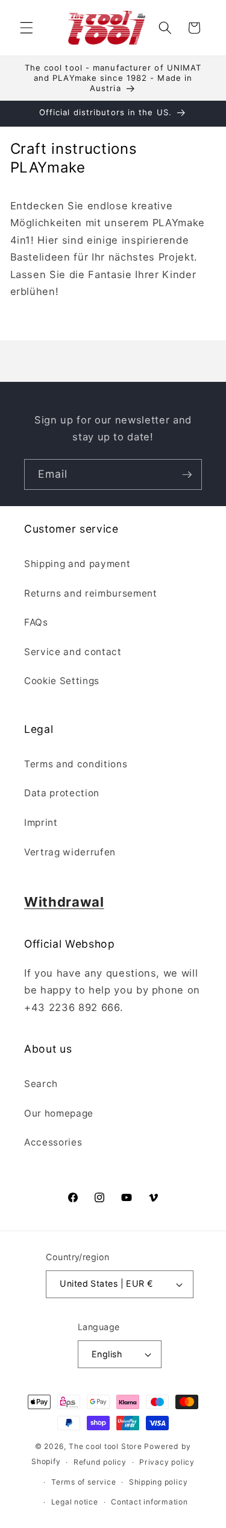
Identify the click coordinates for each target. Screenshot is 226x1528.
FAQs (36, 622)
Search (41, 1083)
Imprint (41, 822)
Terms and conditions (75, 764)
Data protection (61, 793)
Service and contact (73, 652)
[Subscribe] (186, 474)
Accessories (53, 1142)
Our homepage (58, 1113)
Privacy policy (167, 1461)
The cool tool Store (105, 1446)
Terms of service (83, 1481)
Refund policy (100, 1461)
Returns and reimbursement (90, 593)
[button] (26, 27)
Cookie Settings (61, 680)
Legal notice (74, 1501)
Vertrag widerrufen (70, 852)
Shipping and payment (77, 563)
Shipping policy (158, 1481)
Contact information (149, 1501)
